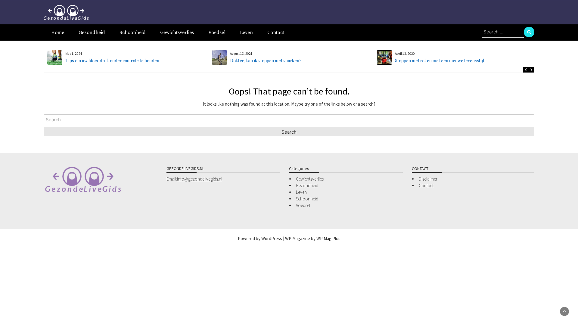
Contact (275, 32)
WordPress (271, 238)
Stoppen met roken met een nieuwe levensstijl (439, 60)
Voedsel (216, 32)
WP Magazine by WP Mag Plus (312, 238)
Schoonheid (133, 32)
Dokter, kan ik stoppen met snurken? (266, 60)
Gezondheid (92, 32)
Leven (246, 32)
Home (57, 32)
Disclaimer (428, 179)
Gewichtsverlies (177, 32)
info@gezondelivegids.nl (199, 179)
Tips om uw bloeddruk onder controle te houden (112, 60)
